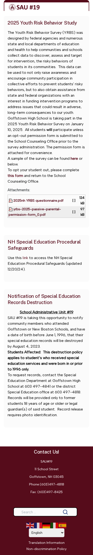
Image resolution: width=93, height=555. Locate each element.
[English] (30, 525)
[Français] (38, 525)
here (74, 158)
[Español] (63, 525)
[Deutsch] (46, 525)
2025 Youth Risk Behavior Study (42, 23)
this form (15, 175)
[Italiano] (55, 525)
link (25, 257)
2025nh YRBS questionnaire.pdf (37, 200)
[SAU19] (24, 7)
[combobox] (45, 511)
